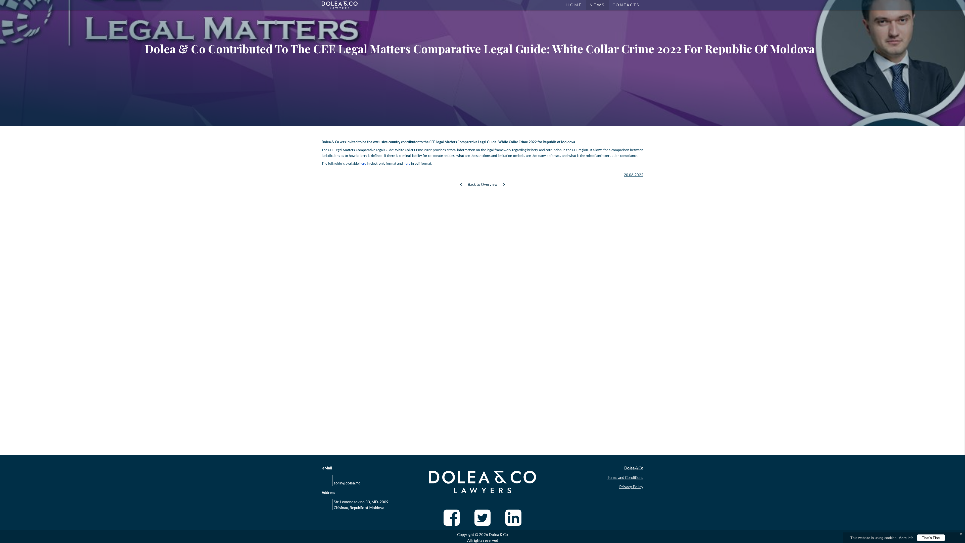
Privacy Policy (631, 486)
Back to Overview (482, 184)
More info (905, 538)
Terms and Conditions (625, 477)
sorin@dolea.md (347, 483)
